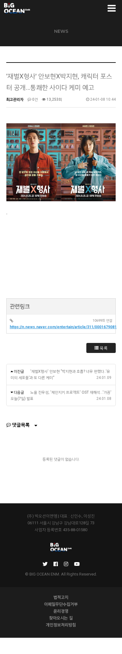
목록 (103, 347)
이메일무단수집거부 (61, 603)
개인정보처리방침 (61, 624)
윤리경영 (61, 610)
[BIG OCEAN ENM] (16, 8)
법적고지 (61, 597)
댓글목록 (20, 425)
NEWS (61, 31)
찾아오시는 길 (61, 617)
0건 (34, 99)
